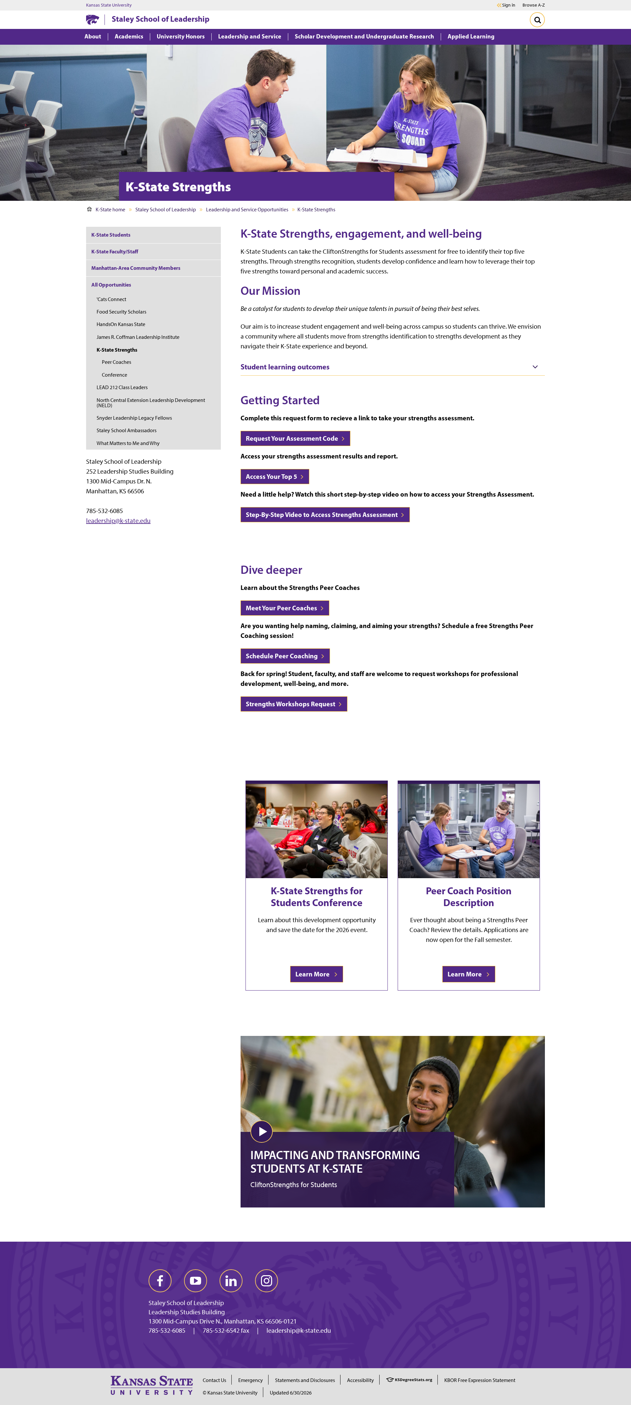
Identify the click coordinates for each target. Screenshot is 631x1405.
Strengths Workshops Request (291, 704)
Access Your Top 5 (272, 476)
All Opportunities (111, 284)
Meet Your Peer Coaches (282, 608)
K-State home (110, 209)
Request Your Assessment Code (292, 438)
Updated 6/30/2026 (291, 1393)
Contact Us (214, 1380)
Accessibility (360, 1380)
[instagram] (266, 1280)
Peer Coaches (116, 362)
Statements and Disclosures (305, 1380)
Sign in (508, 5)
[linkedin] (231, 1280)
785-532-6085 (167, 1330)
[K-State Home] (92, 19)
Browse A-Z (534, 5)
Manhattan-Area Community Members (135, 268)
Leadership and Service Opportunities (247, 209)
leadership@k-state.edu (118, 521)
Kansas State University (109, 5)
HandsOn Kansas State (121, 324)
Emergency (250, 1380)
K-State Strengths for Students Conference (316, 896)
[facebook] (160, 1280)
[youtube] (195, 1280)
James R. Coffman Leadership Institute (138, 337)
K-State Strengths (117, 349)
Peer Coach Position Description (469, 896)
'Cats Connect (111, 299)
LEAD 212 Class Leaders (122, 387)
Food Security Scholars (121, 312)
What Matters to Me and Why (128, 443)
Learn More (313, 974)
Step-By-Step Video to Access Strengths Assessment (322, 514)
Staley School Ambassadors (126, 430)
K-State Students (110, 234)
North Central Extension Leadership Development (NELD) (151, 403)
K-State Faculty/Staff (114, 251)
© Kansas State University (230, 1393)
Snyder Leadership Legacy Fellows (134, 418)
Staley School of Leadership (160, 19)
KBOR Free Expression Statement (479, 1380)
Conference (114, 375)
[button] (261, 1131)
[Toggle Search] (537, 19)
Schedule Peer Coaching (282, 656)
